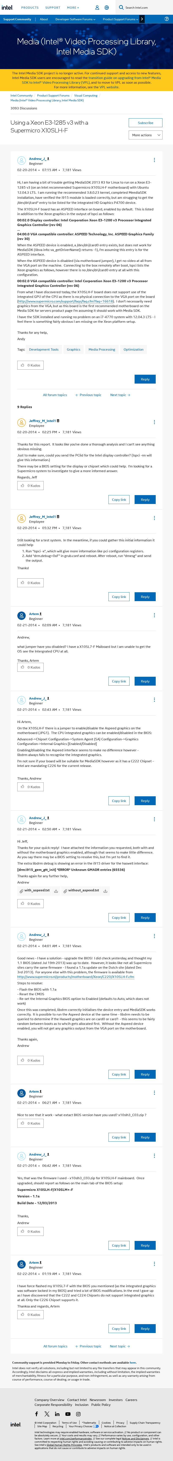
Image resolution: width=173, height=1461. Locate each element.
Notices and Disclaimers (135, 1438)
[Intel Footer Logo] (16, 1424)
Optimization (133, 349)
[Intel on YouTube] (68, 1414)
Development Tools (43, 349)
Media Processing (102, 349)
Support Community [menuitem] (17, 19)
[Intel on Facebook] (36, 1414)
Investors (116, 1399)
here (133, 1362)
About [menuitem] (44, 19)
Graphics (73, 349)
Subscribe (145, 122)
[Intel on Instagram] (78, 1414)
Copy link (119, 499)
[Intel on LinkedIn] (57, 1414)
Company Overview (49, 1399)
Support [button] (52, 7)
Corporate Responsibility (53, 1404)
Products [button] (30, 7)
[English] (106, 7)
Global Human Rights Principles (64, 1445)
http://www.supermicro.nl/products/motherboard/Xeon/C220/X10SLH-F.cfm (75, 976)
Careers (131, 1399)
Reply (145, 379)
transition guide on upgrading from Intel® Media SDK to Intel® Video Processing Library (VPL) (91, 80)
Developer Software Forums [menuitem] (74, 19)
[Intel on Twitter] (47, 1414)
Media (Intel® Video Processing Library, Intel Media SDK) (47, 100)
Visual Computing (85, 95)
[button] (154, 160)
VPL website (109, 86)
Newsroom (98, 1399)
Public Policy (101, 1404)
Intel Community (21, 95)
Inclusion (81, 1404)
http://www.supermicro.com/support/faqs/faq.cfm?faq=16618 (65, 301)
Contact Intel (77, 1399)
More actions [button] (142, 134)
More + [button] (73, 7)
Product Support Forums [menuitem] (119, 19)
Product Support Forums (53, 95)
